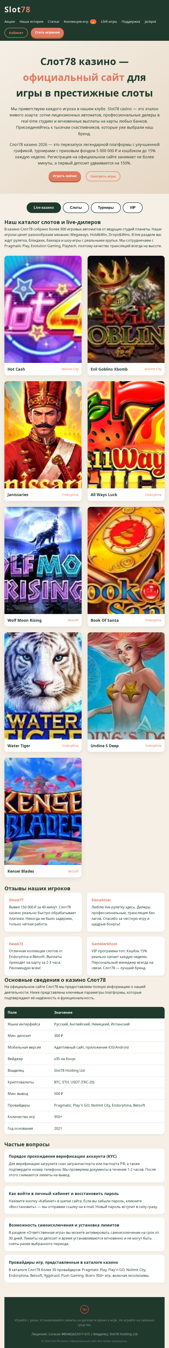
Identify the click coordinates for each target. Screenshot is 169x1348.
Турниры (106, 207)
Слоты (76, 207)
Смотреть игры (103, 176)
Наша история (31, 21)
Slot (17, 9)
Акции (9, 21)
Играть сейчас (65, 176)
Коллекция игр (79, 21)
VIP (133, 207)
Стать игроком (47, 32)
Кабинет (16, 33)
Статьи (53, 21)
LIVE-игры (109, 21)
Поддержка (131, 21)
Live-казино (44, 207)
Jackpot (150, 21)
